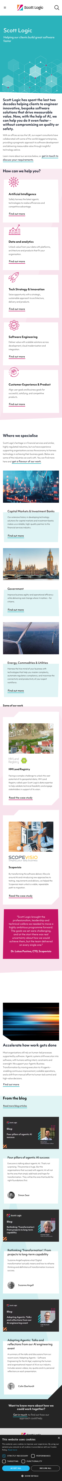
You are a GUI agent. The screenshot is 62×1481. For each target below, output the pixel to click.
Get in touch (20, 1414)
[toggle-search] (57, 8)
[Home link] (30, 8)
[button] (31, 1476)
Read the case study (20, 797)
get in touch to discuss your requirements (30, 157)
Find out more (17, 213)
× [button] (59, 1438)
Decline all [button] (45, 1468)
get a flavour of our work (26, 461)
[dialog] (31, 1458)
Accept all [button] (16, 1468)
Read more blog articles (15, 1105)
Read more (12, 1450)
